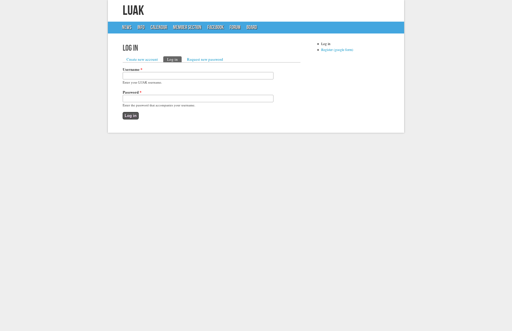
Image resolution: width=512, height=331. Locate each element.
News (125, 28)
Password (132, 92)
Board (252, 27)
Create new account (142, 59)
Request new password (205, 59)
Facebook (215, 27)
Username (133, 69)
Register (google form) (337, 49)
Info (140, 28)
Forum (235, 27)
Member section (187, 27)
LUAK (133, 11)
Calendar (159, 27)
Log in (174, 59)
